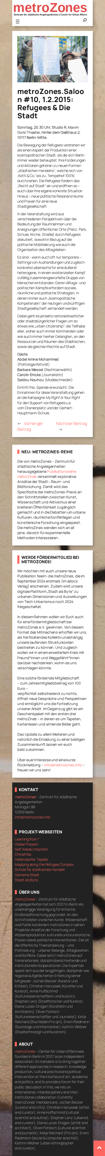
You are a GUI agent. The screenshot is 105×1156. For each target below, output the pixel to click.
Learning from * (27, 839)
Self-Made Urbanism (31, 849)
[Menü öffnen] (18, 21)
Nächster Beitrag (71, 423)
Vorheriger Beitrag (30, 426)
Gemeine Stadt (27, 874)
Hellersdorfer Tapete (31, 859)
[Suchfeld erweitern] (85, 21)
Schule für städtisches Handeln (40, 869)
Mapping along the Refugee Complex (44, 864)
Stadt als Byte (26, 879)
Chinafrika (23, 854)
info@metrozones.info (63, 764)
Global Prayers (26, 844)
